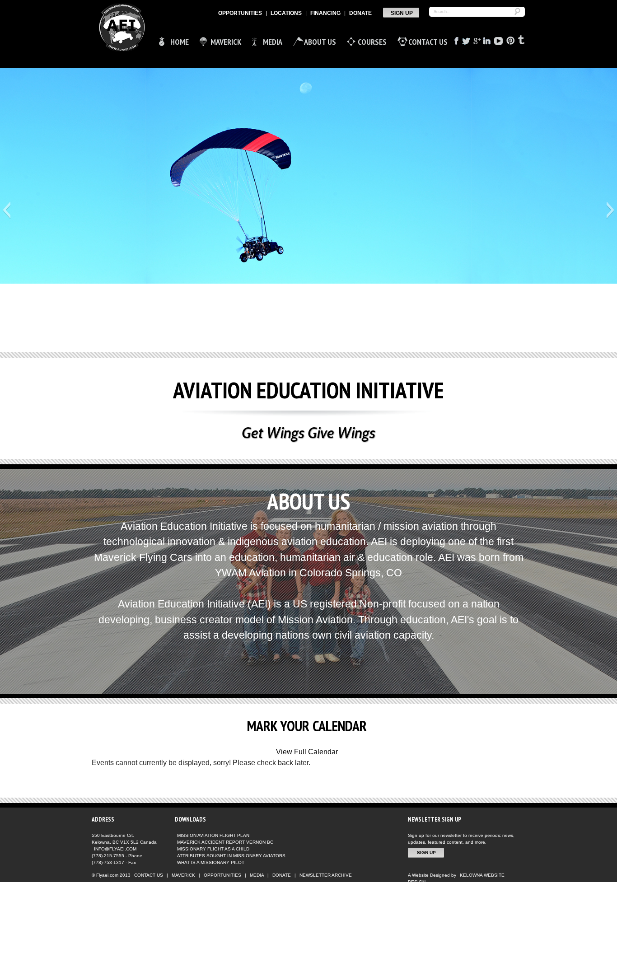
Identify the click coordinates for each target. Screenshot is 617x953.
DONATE (360, 13)
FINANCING (326, 13)
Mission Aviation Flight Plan (213, 835)
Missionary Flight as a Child (213, 848)
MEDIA (257, 875)
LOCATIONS (287, 13)
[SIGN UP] (426, 13)
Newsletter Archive (325, 875)
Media (272, 42)
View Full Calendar (307, 752)
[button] (6, 210)
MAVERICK (184, 875)
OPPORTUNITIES (240, 13)
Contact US (428, 42)
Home (179, 42)
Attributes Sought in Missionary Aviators (231, 855)
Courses (372, 42)
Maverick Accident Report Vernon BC (225, 842)
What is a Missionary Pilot (210, 862)
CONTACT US (148, 875)
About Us (320, 42)
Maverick (225, 42)
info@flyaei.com (115, 848)
